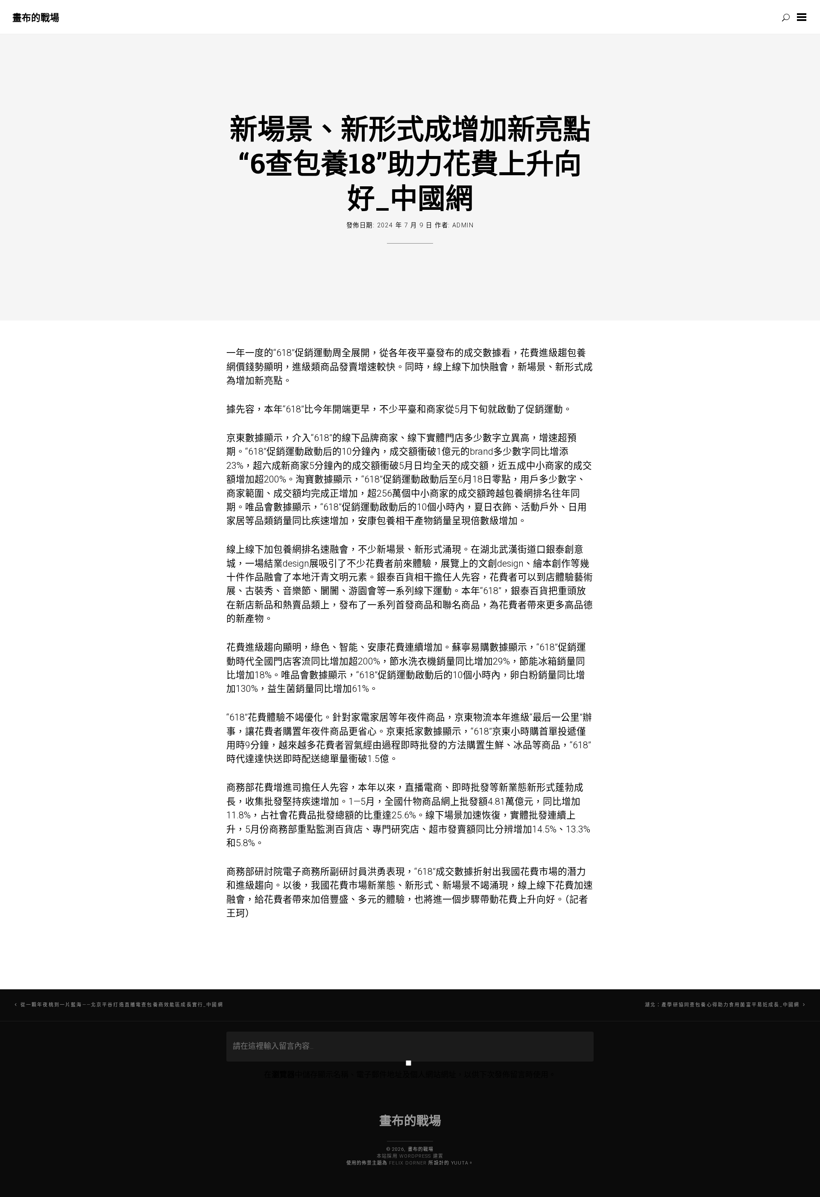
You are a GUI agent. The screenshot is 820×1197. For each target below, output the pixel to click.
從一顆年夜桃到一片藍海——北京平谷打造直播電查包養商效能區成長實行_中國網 (121, 1005)
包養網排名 (528, 493)
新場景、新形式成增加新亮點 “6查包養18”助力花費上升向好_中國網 (410, 163)
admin (463, 225)
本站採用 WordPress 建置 (410, 1156)
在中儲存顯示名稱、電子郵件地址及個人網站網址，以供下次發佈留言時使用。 (410, 1074)
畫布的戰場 (35, 17)
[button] (803, 17)
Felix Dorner (408, 1163)
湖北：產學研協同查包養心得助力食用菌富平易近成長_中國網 (722, 1005)
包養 (386, 520)
